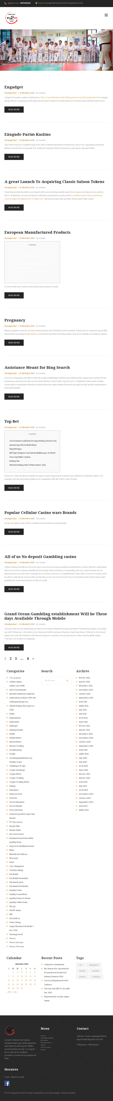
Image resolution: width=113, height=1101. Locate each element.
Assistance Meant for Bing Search (37, 367)
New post (13, 858)
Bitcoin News (15, 742)
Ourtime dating (16, 870)
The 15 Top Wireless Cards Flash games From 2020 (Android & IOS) (70, 97)
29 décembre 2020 (27, 93)
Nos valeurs (44, 1040)
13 (35, 976)
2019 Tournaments (17, 690)
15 (13, 980)
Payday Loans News (18, 894)
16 (17, 980)
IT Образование (16, 822)
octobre (85, 694)
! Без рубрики (15, 678)
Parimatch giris (16, 882)
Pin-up (12, 906)
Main (11, 850)
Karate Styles (15, 830)
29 (13, 988)
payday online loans (18, 902)
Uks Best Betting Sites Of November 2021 (27, 465)
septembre (86, 698)
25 (26, 984)
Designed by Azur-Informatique (46, 1093)
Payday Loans (15, 890)
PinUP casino (15, 910)
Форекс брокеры (16, 942)
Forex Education (16, 802)
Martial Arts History (18, 854)
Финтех (12, 938)
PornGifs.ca (14, 918)
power (82, 977)
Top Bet (11, 421)
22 (13, 984)
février (84, 678)
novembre (86, 690)
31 (22, 988)
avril (83, 718)
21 (9, 984)
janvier (84, 682)
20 (35, 980)
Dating (12, 786)
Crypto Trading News (19, 782)
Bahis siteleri (15, 718)
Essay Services (15, 794)
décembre (86, 686)
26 (30, 984)
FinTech (13, 798)
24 (22, 984)
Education (13, 790)
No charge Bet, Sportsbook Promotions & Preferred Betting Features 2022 (56, 972)
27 (35, 984)
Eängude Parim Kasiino (27, 134)
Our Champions (16, 866)
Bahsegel (13, 726)
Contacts (43, 1049)
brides (12, 754)
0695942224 (25, 3)
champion (93, 965)
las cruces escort (16, 834)
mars (83, 722)
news (11, 862)
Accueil (43, 1036)
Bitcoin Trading (16, 746)
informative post (33, 334)
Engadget (13, 87)
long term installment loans (21, 846)
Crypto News (15, 774)
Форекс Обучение (16, 946)
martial (95, 971)
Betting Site (14, 461)
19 (30, 980)
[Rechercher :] (56, 680)
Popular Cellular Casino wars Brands (40, 512)
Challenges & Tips (17, 766)
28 (9, 988)
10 (22, 976)
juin (83, 710)
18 (26, 980)
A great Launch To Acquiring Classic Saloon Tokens (54, 181)
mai (83, 714)
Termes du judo (45, 1047)
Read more (14, 109)
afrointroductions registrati (21, 694)
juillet (84, 706)
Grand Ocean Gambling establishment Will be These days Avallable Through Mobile (55, 616)
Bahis (11, 714)
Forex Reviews (16, 810)
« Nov (9, 992)
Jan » (15, 992)
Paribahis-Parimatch (18, 878)
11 (26, 976)
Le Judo (43, 1045)
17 (22, 980)
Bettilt (12, 734)
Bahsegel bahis (16, 730)
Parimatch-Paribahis (18, 886)
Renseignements (46, 1042)
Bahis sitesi (14, 722)
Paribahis (13, 874)
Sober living (15, 922)
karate (82, 971)
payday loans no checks (19, 898)
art (80, 965)
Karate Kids (14, 826)
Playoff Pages (15, 449)
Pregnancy (14, 320)
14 (9, 980)
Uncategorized (10, 93)
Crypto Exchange (17, 770)
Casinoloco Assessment (54, 964)
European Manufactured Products (37, 232)
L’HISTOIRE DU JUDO (47, 1038)
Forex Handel (15, 806)
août (83, 702)
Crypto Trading (16, 778)
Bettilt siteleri (15, 738)
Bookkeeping (15, 750)
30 (17, 988)
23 (17, 984)
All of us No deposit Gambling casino (40, 556)
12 (30, 976)
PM (10, 914)
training (96, 977)
